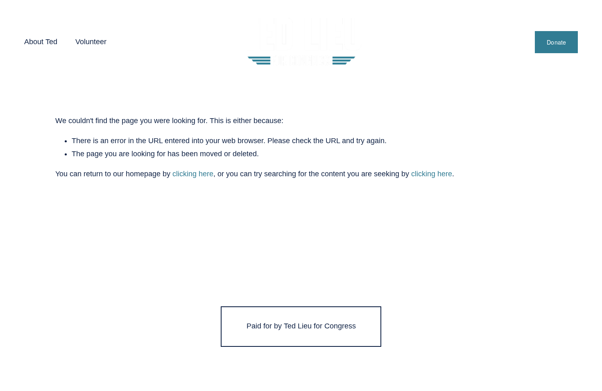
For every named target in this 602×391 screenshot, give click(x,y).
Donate (556, 42)
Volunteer (90, 42)
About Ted (40, 42)
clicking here (192, 174)
